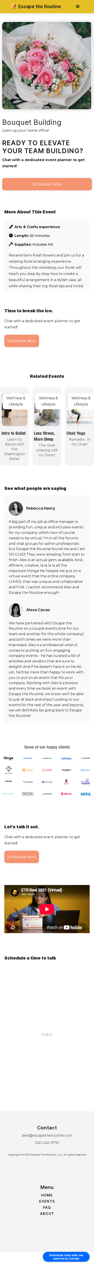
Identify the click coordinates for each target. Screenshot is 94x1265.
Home (47, 1195)
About (47, 1213)
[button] (78, 6)
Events (47, 1201)
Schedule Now (47, 184)
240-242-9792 (47, 1143)
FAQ (47, 1207)
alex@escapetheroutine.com (47, 1135)
